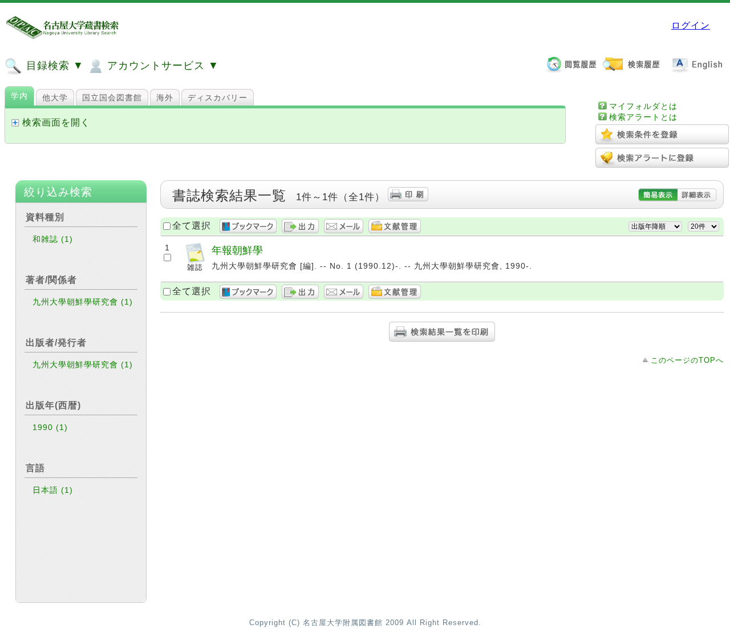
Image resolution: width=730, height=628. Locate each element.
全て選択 (191, 225)
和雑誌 (53, 239)
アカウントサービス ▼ (161, 65)
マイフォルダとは (643, 106)
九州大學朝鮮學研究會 (83, 301)
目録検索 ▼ (53, 65)
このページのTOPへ (687, 360)
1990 (50, 427)
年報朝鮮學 (237, 250)
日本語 (53, 490)
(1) (67, 239)
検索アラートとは (643, 116)
